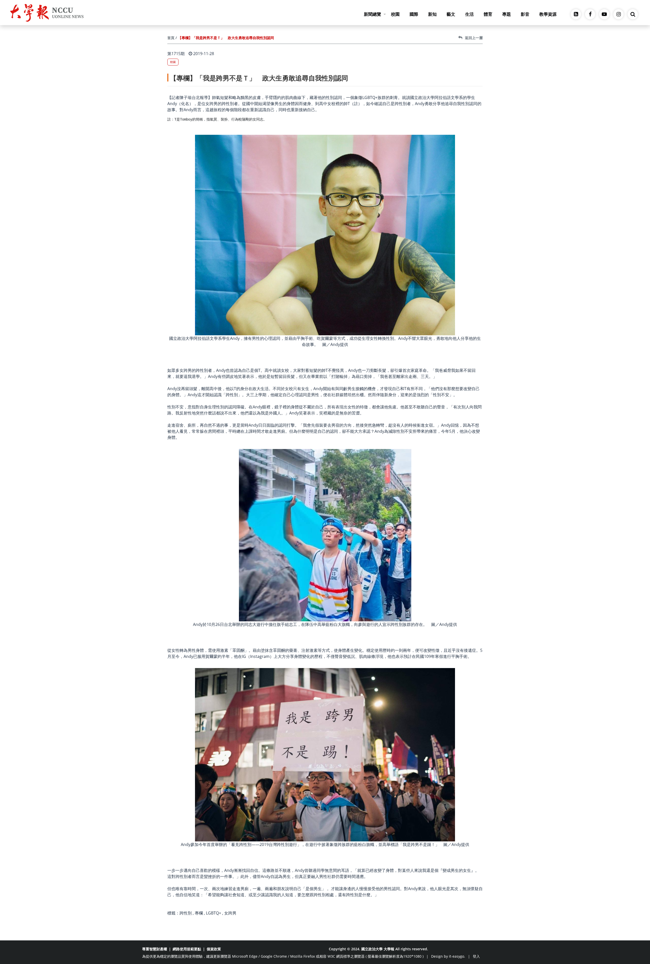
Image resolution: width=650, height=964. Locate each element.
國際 (414, 14)
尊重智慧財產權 (154, 948)
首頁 (170, 37)
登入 (476, 956)
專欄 (199, 913)
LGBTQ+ (213, 913)
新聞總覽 (372, 14)
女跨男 (230, 913)
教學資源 (548, 14)
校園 (395, 14)
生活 (469, 14)
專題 (506, 14)
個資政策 (214, 948)
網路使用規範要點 (187, 948)
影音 (525, 14)
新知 (432, 14)
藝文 (451, 14)
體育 (488, 14)
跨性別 (186, 913)
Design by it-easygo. (448, 956)
